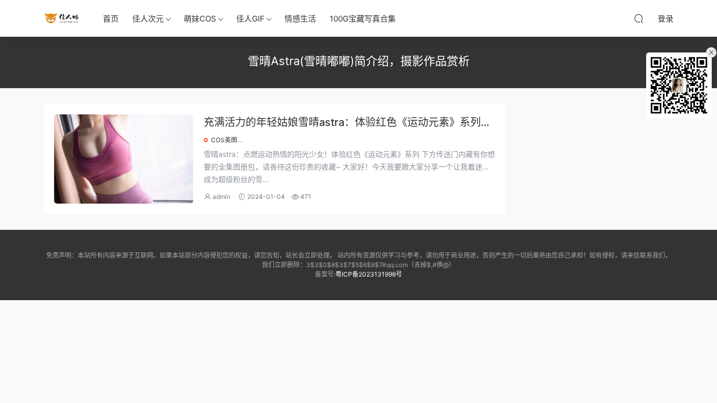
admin (221, 196)
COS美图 (224, 140)
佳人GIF (250, 19)
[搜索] (639, 18)
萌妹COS (200, 19)
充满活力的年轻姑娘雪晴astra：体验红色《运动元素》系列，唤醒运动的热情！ (347, 123)
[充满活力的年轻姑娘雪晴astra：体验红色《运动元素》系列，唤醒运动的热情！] (123, 159)
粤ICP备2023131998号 (368, 274)
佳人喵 (62, 18)
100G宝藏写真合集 (363, 19)
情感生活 (300, 19)
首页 (111, 19)
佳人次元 (148, 19)
